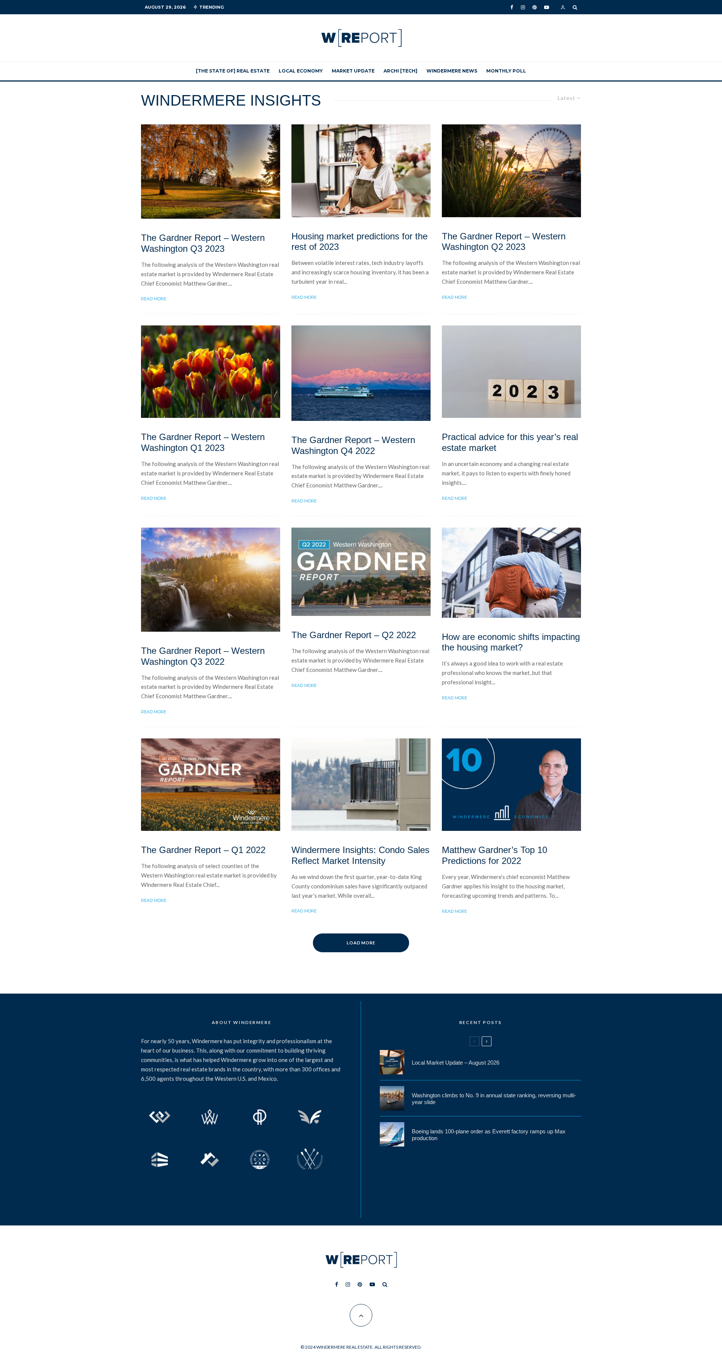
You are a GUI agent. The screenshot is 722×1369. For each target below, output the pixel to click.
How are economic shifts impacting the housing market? (511, 642)
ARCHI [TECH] (400, 71)
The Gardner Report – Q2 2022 (353, 635)
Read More (153, 298)
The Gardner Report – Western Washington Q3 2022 (203, 656)
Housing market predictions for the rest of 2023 (359, 241)
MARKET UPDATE (353, 71)
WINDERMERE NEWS (451, 71)
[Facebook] (512, 7)
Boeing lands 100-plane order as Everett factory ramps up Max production (489, 1134)
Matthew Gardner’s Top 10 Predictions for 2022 (494, 855)
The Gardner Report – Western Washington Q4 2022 (353, 445)
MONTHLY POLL (506, 71)
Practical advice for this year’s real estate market (510, 442)
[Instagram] (523, 7)
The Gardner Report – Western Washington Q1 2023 (203, 442)
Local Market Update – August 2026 (455, 1062)
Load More (361, 942)
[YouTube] (546, 7)
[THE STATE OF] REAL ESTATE (233, 71)
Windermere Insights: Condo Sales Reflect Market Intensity (360, 855)
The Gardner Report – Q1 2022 (203, 850)
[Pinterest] (534, 7)
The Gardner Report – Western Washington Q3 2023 (203, 243)
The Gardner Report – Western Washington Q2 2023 (504, 241)
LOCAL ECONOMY (301, 71)
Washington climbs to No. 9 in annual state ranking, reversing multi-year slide (494, 1098)
